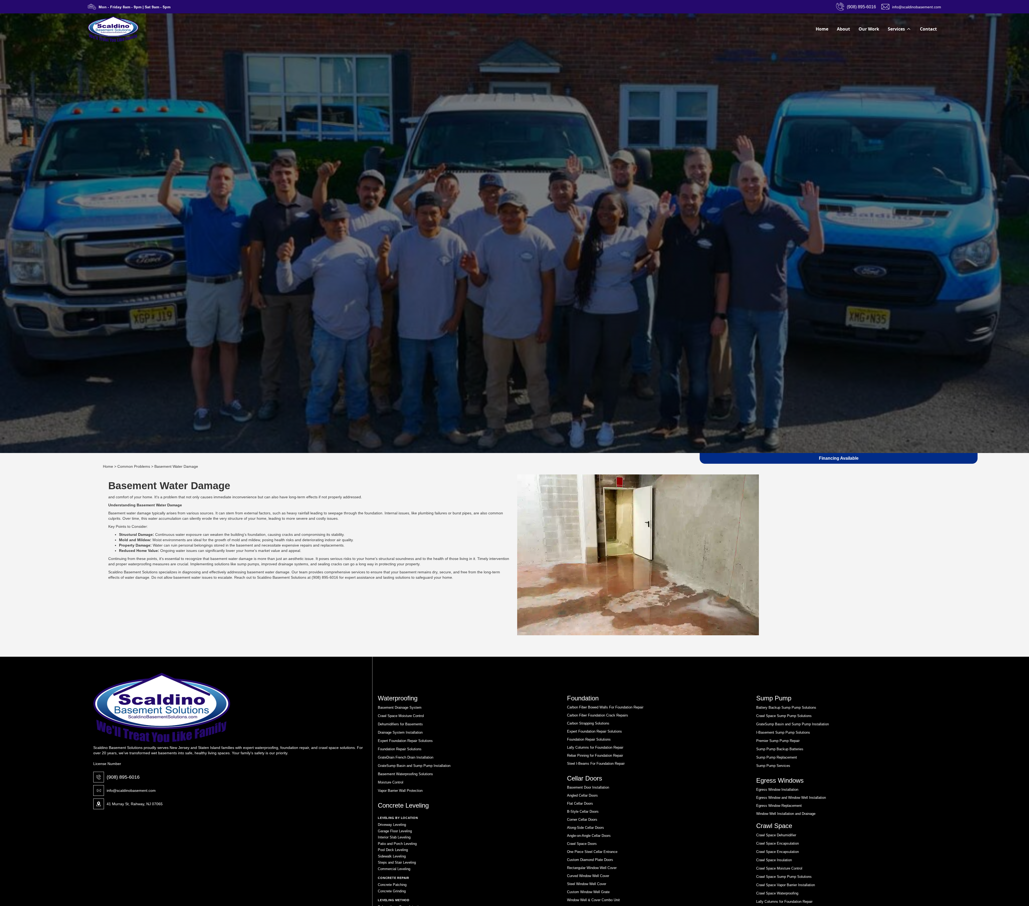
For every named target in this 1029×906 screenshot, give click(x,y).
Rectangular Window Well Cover (592, 868)
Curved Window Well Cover (588, 876)
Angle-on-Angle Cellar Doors (589, 836)
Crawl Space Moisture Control (401, 716)
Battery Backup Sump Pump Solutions (786, 708)
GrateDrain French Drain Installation (405, 757)
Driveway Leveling (392, 825)
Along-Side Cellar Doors (585, 828)
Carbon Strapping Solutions (588, 723)
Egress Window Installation (777, 790)
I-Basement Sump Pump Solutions (783, 732)
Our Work (869, 29)
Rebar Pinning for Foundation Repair (595, 755)
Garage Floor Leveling (395, 831)
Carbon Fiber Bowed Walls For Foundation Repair (605, 707)
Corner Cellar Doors (582, 820)
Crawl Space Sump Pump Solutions (784, 716)
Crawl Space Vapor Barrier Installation (785, 885)
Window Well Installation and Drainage (785, 814)
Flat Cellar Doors (580, 803)
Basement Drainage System (400, 708)
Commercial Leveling (394, 869)
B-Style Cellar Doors (583, 812)
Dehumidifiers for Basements (400, 724)
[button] (899, 29)
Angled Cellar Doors (582, 795)
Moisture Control (390, 782)
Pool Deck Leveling (393, 850)
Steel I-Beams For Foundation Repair (596, 764)
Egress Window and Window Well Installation (791, 798)
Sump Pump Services (773, 766)
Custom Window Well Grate (588, 892)
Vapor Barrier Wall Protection (400, 791)
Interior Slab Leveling (394, 837)
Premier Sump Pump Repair (778, 741)
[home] (113, 29)
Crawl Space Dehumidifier (776, 835)
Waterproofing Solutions (414, 774)
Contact (928, 29)
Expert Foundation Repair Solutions (405, 741)
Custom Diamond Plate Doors (590, 860)
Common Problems (133, 466)
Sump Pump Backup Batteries (779, 749)
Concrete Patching (392, 885)
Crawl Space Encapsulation (777, 843)
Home (822, 29)
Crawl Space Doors (582, 844)
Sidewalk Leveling (392, 856)
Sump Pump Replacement (776, 757)
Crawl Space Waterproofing (777, 893)
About (843, 29)
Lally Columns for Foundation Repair (595, 747)
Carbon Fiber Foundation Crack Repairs (597, 715)
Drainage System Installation (400, 732)
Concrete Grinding (392, 891)
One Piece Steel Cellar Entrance (592, 852)
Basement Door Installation (588, 787)
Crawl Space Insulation (774, 860)
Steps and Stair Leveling (397, 862)
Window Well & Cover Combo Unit (593, 900)
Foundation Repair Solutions (400, 749)
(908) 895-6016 (123, 777)
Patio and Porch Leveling (397, 844)
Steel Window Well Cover (586, 884)
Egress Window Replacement (779, 806)
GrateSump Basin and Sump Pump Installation (414, 766)
